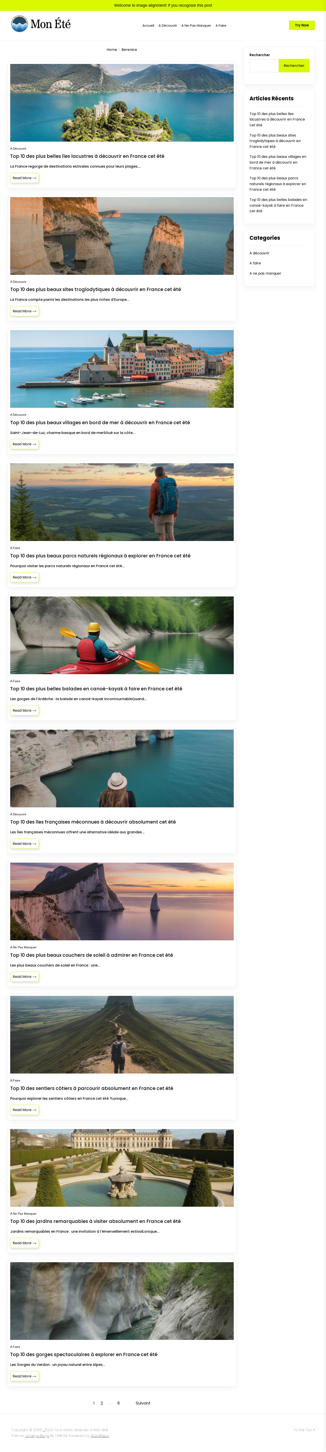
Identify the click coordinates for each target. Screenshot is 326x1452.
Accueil (148, 25)
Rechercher (259, 55)
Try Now (302, 25)
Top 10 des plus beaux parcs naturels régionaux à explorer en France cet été (277, 184)
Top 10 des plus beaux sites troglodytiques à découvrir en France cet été (275, 141)
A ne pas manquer (196, 25)
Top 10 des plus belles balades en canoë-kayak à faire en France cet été (278, 205)
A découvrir (168, 25)
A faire (221, 25)
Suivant (143, 1403)
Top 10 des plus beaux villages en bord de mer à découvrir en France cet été (277, 162)
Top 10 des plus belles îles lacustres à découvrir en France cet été (277, 119)
